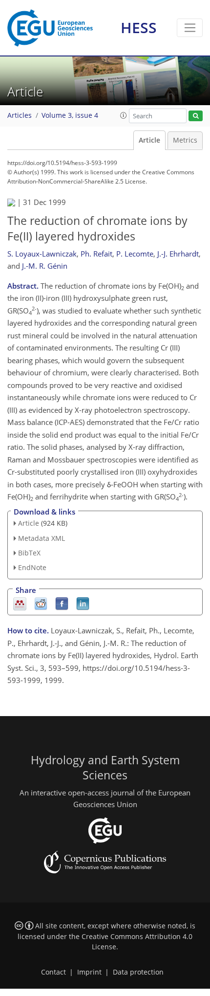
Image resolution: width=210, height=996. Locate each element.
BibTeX (29, 552)
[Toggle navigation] (190, 27)
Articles (19, 115)
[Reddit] (40, 603)
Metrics (185, 140)
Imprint (89, 972)
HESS (139, 27)
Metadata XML (41, 538)
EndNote (32, 567)
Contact (53, 972)
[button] (123, 115)
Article (149, 140)
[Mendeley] (19, 603)
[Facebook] (61, 603)
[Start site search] (196, 116)
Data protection (138, 972)
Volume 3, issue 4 (70, 115)
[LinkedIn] (82, 603)
